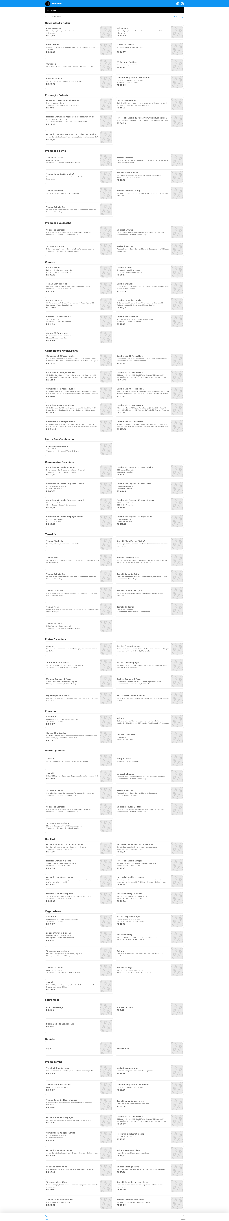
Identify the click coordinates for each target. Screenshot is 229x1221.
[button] (46, 1217)
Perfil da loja (179, 17)
